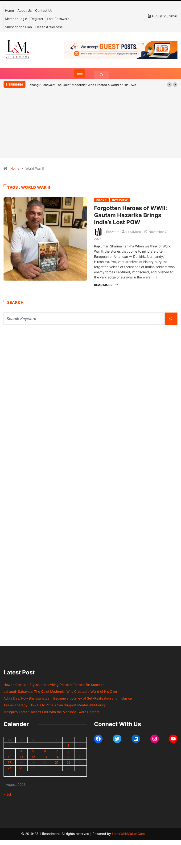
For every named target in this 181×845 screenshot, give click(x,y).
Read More (103, 285)
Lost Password (58, 19)
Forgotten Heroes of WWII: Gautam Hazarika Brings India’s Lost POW (130, 215)
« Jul (7, 794)
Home (9, 10)
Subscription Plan (18, 27)
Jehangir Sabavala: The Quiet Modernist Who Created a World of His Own (82, 85)
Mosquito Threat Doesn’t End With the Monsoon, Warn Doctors (51, 712)
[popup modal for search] (101, 75)
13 (45, 757)
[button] (169, 84)
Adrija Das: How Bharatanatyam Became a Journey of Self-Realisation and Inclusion (68, 698)
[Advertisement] (90, 129)
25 (21, 768)
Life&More (111, 232)
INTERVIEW (120, 200)
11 (21, 757)
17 (9, 762)
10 (10, 757)
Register (37, 19)
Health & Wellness (48, 27)
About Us (24, 10)
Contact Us (43, 10)
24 (10, 768)
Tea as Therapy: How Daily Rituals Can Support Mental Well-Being (54, 705)
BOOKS (101, 200)
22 (68, 762)
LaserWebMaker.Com (128, 834)
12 (33, 757)
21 (56, 762)
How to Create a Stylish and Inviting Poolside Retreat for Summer (54, 685)
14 (57, 757)
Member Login (16, 19)
